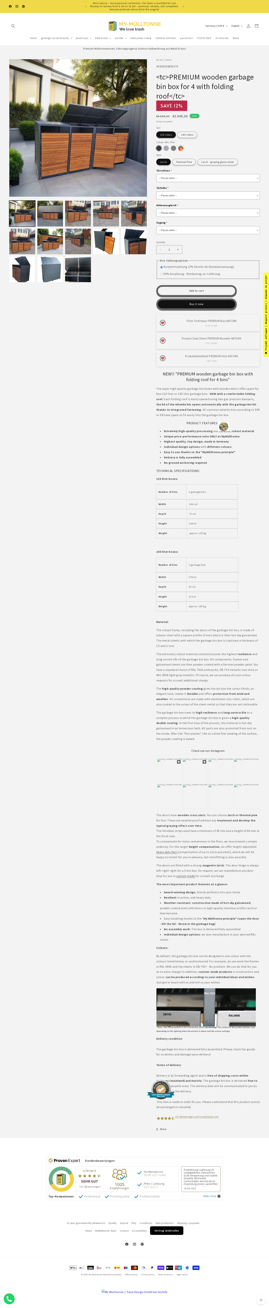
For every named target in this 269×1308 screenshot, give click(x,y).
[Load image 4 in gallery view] (106, 214)
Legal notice (182, 1274)
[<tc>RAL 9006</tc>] (166, 148)
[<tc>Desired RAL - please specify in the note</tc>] (180, 148)
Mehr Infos (209, 1196)
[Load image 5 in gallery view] (134, 214)
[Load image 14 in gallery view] (50, 269)
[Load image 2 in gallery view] (50, 214)
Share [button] (163, 1129)
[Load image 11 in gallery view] (106, 241)
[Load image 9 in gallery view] (78, 241)
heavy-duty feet (167, 852)
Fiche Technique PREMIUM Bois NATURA (211, 321)
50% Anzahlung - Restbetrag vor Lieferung (191, 274)
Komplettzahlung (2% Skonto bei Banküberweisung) (198, 267)
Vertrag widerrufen (166, 1230)
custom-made (185, 876)
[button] (13, 26)
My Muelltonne (95, 1274)
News (89, 1230)
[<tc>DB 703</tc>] (173, 148)
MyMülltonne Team (105, 1230)
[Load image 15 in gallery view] (78, 269)
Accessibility (139, 1230)
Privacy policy (148, 1274)
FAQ (134, 1223)
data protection (165, 1223)
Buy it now (196, 304)
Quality (113, 1223)
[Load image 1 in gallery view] (22, 214)
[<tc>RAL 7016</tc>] (158, 148)
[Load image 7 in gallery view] (22, 241)
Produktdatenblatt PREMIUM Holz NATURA (211, 356)
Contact (124, 1230)
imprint (124, 1223)
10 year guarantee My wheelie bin (86, 1223)
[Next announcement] (183, 6)
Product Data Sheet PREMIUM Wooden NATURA (211, 338)
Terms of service (165, 1274)
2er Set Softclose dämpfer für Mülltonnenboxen (45, 1290)
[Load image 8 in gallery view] (50, 241)
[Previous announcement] (86, 6)
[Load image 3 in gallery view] (78, 214)
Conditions (146, 1223)
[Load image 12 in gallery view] (134, 241)
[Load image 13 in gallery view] (22, 269)
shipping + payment (188, 1223)
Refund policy (131, 1274)
